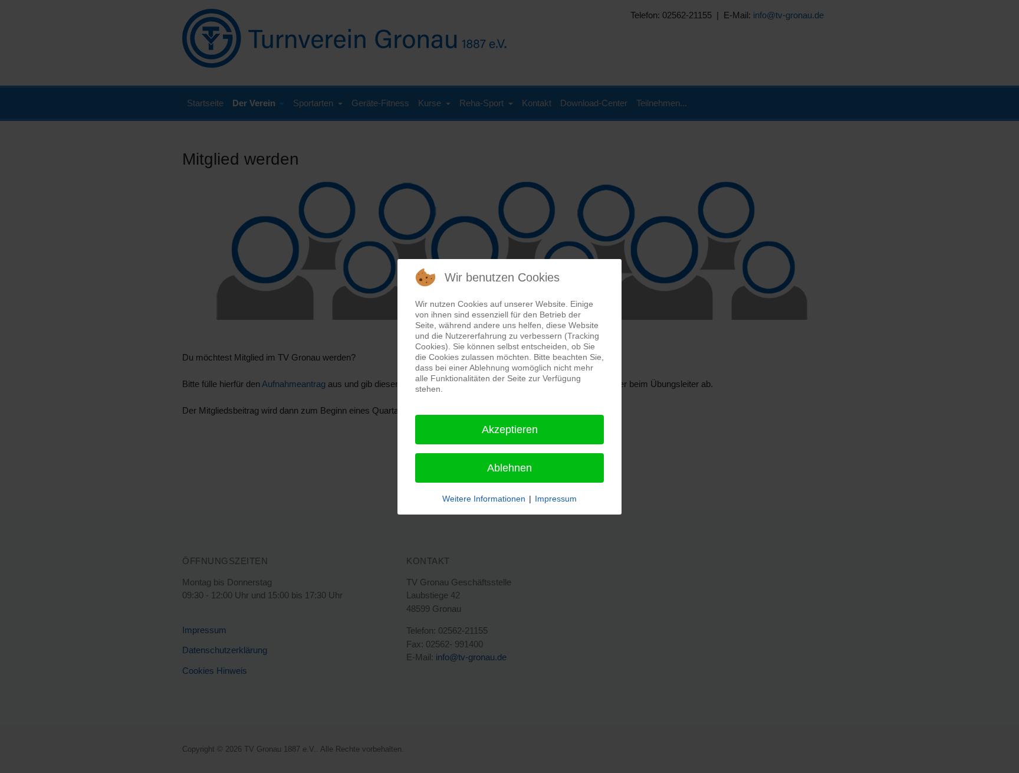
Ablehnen (509, 468)
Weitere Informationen (483, 498)
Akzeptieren (510, 429)
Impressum (556, 498)
